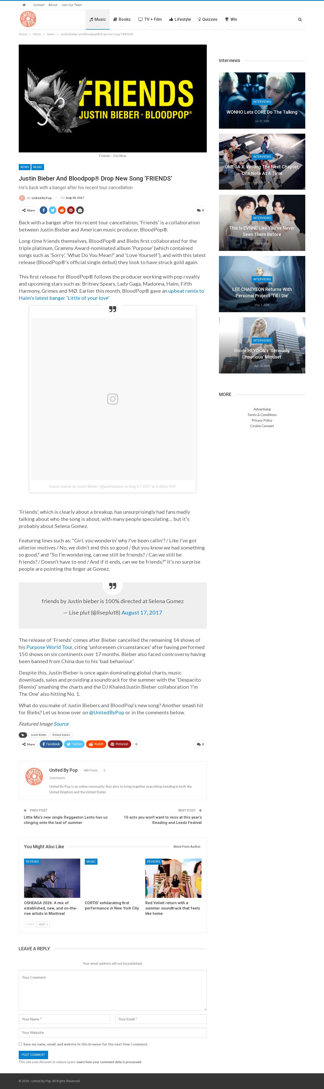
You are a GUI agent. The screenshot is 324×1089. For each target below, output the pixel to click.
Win (233, 19)
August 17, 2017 (142, 612)
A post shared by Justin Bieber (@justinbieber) (86, 486)
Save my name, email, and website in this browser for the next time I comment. (85, 1044)
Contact (39, 5)
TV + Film (153, 19)
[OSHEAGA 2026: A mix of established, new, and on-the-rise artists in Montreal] (52, 878)
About (52, 5)
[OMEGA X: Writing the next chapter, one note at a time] (262, 161)
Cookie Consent (262, 426)
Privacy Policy (262, 420)
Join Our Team (71, 5)
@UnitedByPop (106, 712)
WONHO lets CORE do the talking (262, 112)
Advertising (262, 409)
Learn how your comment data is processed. (109, 1062)
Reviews (32, 861)
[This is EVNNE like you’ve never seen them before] (262, 222)
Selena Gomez (61, 735)
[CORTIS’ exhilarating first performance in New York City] (113, 878)
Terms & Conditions (262, 415)
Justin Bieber (39, 735)
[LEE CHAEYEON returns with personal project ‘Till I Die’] (262, 284)
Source (61, 724)
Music (100, 19)
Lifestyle (183, 19)
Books (125, 19)
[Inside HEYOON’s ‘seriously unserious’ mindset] (262, 345)
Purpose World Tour (49, 647)
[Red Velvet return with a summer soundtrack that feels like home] (173, 878)
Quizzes (209, 19)
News (25, 167)
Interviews (262, 102)
